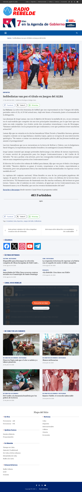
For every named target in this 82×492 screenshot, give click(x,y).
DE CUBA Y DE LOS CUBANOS (14, 331)
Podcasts (45, 270)
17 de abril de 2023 (8, 100)
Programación (8, 437)
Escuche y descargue (11, 190)
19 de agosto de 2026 (9, 265)
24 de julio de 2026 (8, 365)
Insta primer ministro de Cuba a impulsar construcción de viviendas (22, 230)
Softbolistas (37, 221)
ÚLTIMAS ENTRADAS (12, 255)
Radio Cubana (8, 469)
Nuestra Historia (8, 434)
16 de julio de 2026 (48, 363)
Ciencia (57, 2)
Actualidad (9, 221)
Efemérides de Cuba (10, 456)
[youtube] (29, 246)
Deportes (33, 2)
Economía (64, 2)
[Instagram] (71, 1)
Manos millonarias (50, 360)
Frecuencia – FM (9, 424)
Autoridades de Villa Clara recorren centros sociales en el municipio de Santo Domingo (20, 273)
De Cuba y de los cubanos (10, 358)
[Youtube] (77, 1)
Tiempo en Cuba (8, 447)
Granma (6, 475)
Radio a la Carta (8, 459)
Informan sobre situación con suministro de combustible (59, 230)
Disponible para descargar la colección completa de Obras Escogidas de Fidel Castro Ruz (20, 263)
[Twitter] (74, 1)
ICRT (4, 472)
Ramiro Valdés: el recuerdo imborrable (57, 396)
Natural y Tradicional (10, 450)
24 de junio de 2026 (48, 398)
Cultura (51, 2)
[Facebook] (69, 1)
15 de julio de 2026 (8, 400)
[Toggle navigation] (5, 33)
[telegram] (37, 246)
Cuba (27, 2)
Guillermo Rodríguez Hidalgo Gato (26, 100)
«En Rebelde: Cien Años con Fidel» (56, 272)
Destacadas (12, 258)
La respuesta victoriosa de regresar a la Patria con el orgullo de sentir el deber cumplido (60, 262)
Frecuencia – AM (9, 421)
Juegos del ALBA (29, 221)
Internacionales (42, 2)
